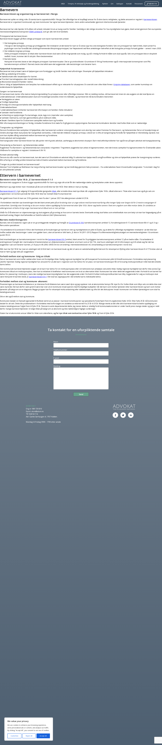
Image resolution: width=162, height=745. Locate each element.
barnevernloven (150, 19)
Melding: (57, 366)
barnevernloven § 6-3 (57, 239)
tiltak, (54, 191)
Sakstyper (119, 4)
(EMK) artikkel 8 (35, 32)
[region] (28, 729)
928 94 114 (153, 4)
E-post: (56, 358)
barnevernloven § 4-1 (38, 277)
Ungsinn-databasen (122, 84)
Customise (14, 736)
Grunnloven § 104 (76, 223)
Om (112, 4)
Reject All (29, 736)
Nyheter (105, 4)
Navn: (55, 342)
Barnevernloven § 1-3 (9, 191)
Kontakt (129, 4)
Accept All (43, 736)
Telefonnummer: (60, 350)
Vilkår (63, 4)
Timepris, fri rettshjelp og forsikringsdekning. (83, 4)
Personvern (139, 4)
